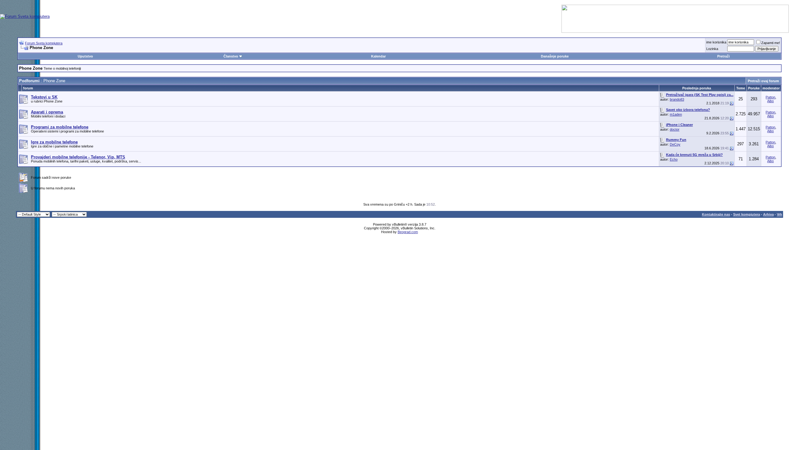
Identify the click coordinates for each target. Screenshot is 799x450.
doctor (674, 129)
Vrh (779, 214)
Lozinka (712, 49)
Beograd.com (408, 232)
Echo (674, 159)
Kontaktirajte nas (716, 214)
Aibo (770, 101)
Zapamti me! (770, 43)
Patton (770, 97)
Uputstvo (85, 56)
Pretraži (723, 56)
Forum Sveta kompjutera (43, 43)
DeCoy (675, 144)
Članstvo (230, 56)
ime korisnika (716, 42)
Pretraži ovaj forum (763, 81)
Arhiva (768, 214)
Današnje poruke (555, 56)
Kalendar (378, 56)
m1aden (676, 114)
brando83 (677, 99)
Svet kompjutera (746, 214)
